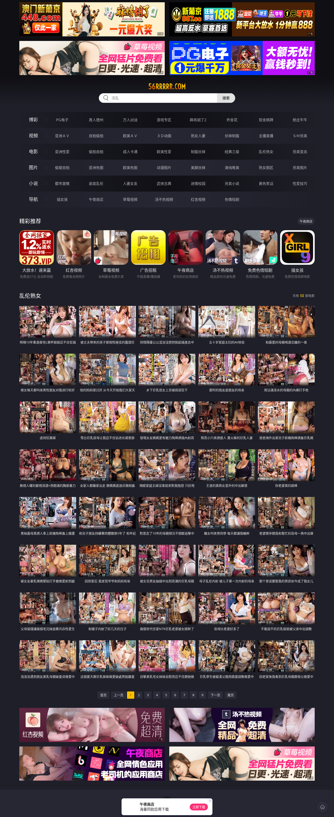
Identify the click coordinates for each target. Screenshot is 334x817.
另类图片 (300, 167)
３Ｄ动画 (164, 135)
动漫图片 (164, 167)
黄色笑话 (266, 183)
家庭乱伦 (96, 183)
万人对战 (130, 119)
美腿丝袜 (198, 167)
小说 (33, 183)
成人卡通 (130, 151)
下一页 (215, 695)
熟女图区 (266, 167)
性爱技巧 (300, 183)
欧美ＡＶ (130, 135)
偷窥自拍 (62, 167)
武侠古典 (164, 183)
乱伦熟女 (266, 151)
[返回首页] (322, 807)
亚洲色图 (96, 167)
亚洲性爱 (62, 151)
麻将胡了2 (198, 119)
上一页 (118, 695)
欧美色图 (130, 167)
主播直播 (266, 135)
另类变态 (300, 151)
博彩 (33, 120)
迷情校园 (198, 183)
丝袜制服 (232, 135)
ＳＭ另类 (300, 135)
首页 (103, 695)
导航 (33, 199)
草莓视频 (130, 199)
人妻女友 (130, 183)
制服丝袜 (198, 151)
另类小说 (232, 183)
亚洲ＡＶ (62, 135)
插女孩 (62, 199)
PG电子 (62, 119)
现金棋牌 (266, 119)
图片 (33, 167)
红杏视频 (198, 199)
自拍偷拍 (96, 135)
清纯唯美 (232, 167)
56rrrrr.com (167, 86)
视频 (33, 136)
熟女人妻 (198, 135)
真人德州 (96, 119)
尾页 (230, 695)
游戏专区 (164, 119)
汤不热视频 (164, 199)
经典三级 (232, 151)
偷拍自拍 (96, 151)
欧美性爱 (164, 151)
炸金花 (232, 119)
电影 (33, 152)
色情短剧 (232, 199)
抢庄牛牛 (300, 119)
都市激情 (62, 183)
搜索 (226, 98)
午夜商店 (96, 199)
